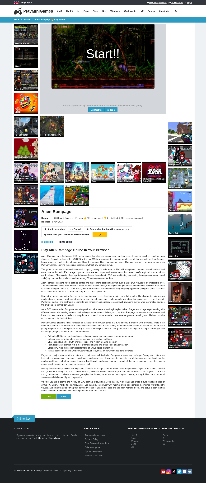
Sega (95, 11)
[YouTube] (163, 471)
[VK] (189, 471)
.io (78, 11)
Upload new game (93, 451)
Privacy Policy (91, 439)
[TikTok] (173, 471)
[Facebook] (184, 471)
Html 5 (69, 11)
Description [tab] (47, 242)
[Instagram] (168, 471)
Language (25, 2)
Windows (115, 11)
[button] (177, 11)
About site (164, 11)
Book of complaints (94, 455)
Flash (86, 11)
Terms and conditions (95, 435)
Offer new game (92, 447)
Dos (104, 11)
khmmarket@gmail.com (49, 438)
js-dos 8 (111, 109)
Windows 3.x (130, 11)
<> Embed (75, 229)
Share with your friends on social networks (67, 234)
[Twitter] (179, 471)
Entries (151, 11)
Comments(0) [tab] (65, 242)
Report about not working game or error (109, 229)
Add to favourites (56, 229)
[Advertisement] (115, 138)
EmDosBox (96, 109)
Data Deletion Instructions (97, 443)
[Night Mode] (100, 234)
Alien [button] (63, 396)
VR (142, 11)
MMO (59, 11)
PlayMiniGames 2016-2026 (28, 470)
